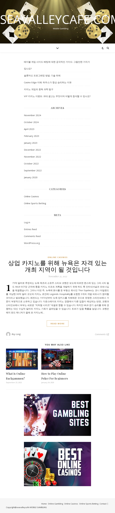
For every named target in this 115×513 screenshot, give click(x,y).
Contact (103, 503)
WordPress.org (32, 243)
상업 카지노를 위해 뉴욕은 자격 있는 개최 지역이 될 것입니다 (57, 266)
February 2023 (31, 135)
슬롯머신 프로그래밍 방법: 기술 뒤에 (42, 75)
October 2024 (31, 122)
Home (44, 503)
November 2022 (32, 156)
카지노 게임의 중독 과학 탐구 (38, 89)
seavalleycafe (23, 507)
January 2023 (30, 142)
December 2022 (32, 149)
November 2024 (32, 115)
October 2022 (31, 163)
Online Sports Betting (35, 203)
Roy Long (16, 334)
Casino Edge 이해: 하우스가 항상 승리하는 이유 (48, 82)
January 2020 (30, 177)
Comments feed (32, 236)
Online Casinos (31, 196)
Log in (27, 222)
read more (58, 323)
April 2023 (29, 129)
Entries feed (30, 229)
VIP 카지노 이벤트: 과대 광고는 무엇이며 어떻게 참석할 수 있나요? (57, 96)
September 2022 (33, 170)
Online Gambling (55, 503)
